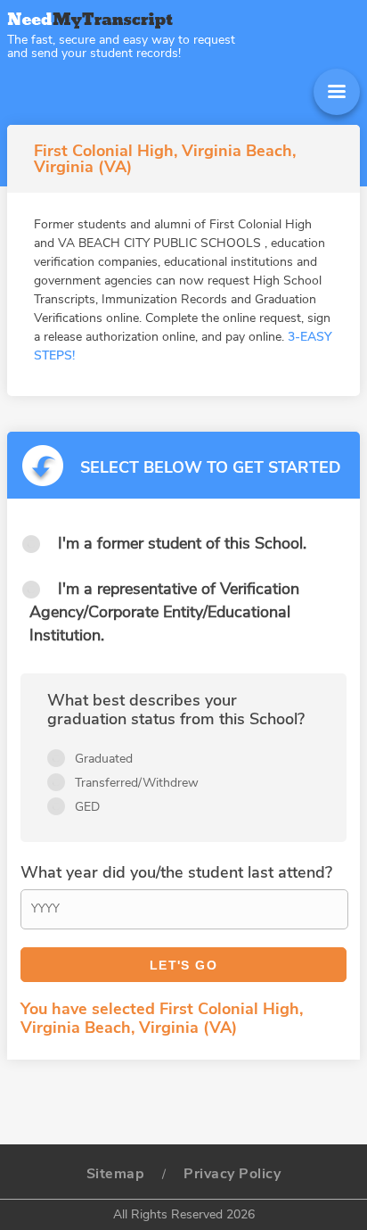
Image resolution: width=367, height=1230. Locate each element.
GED (87, 806)
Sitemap (115, 1174)
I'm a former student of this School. (182, 543)
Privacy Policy (232, 1174)
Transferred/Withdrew (137, 782)
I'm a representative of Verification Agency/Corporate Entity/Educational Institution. (164, 612)
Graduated (104, 758)
